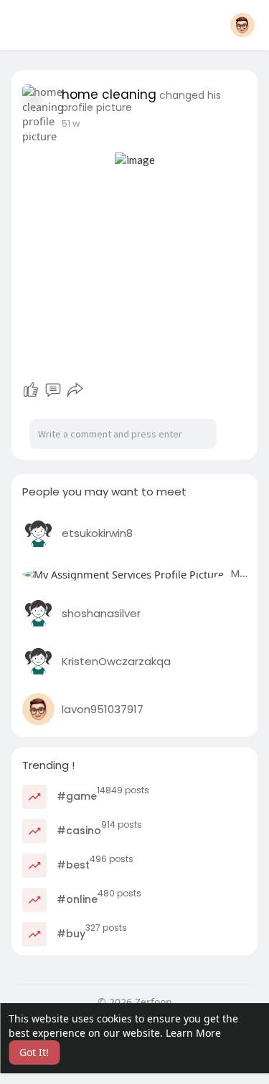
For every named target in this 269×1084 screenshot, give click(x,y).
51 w (71, 123)
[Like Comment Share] (53, 390)
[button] (242, 25)
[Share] (75, 390)
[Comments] (53, 390)
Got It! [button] (34, 1052)
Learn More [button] (193, 1033)
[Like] (31, 390)
